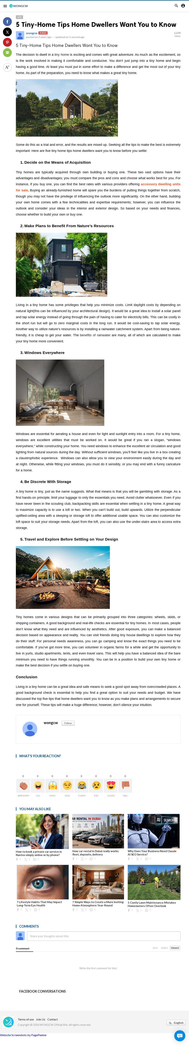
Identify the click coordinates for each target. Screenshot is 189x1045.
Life (19, 17)
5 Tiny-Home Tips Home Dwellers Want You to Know (96, 24)
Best (155, 947)
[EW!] (96, 786)
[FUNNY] (81, 786)
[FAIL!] (125, 786)
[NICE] (67, 786)
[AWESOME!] (23, 786)
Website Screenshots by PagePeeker (23, 1035)
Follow (68, 723)
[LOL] (38, 786)
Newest (175, 947)
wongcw (31, 33)
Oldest (164, 947)
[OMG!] (52, 786)
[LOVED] (111, 786)
